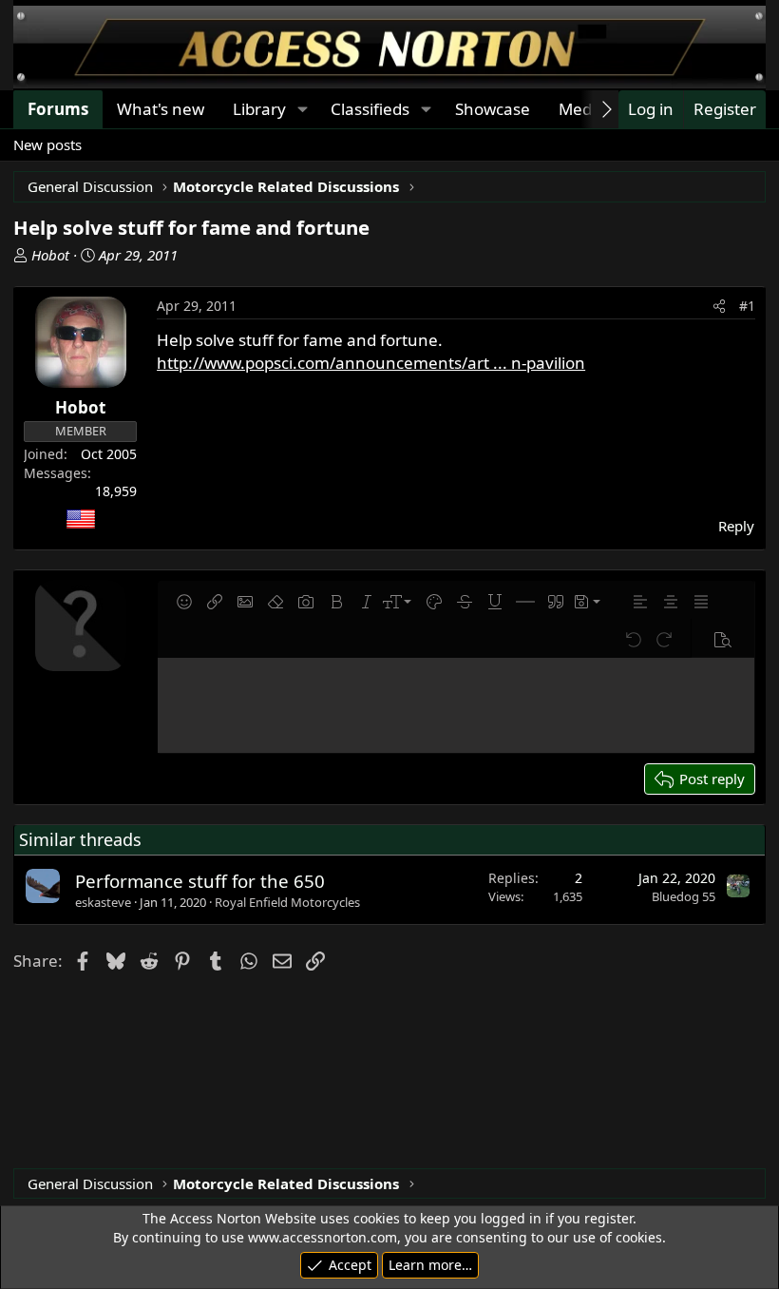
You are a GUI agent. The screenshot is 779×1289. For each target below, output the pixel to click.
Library (259, 109)
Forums (58, 109)
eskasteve (103, 902)
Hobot (50, 254)
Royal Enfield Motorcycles (287, 902)
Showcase (492, 109)
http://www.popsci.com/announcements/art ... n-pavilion (371, 363)
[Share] (719, 306)
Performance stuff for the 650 (200, 881)
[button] (302, 109)
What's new (160, 109)
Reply (736, 525)
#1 (747, 306)
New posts (47, 144)
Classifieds (370, 109)
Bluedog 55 (683, 896)
